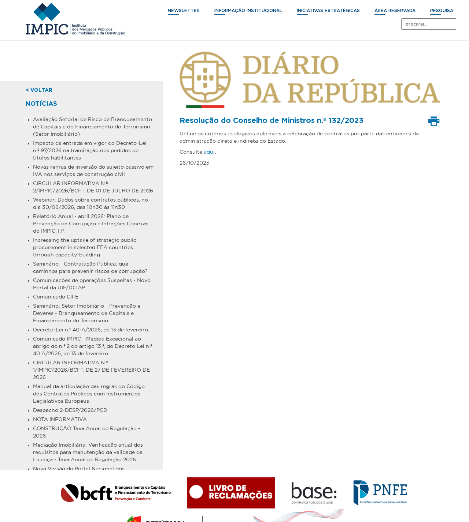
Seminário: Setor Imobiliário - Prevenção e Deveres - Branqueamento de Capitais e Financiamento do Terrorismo (86, 313)
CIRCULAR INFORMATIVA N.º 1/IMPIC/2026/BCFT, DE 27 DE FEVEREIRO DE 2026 (91, 370)
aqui (209, 152)
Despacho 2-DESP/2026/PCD (70, 410)
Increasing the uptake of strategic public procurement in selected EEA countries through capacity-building (84, 247)
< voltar (39, 90)
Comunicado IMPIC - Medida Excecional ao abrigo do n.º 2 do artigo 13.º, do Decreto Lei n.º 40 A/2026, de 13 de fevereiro (92, 346)
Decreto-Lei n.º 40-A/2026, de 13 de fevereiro (90, 330)
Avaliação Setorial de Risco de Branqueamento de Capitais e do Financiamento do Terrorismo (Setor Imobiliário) (92, 126)
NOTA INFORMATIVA (60, 419)
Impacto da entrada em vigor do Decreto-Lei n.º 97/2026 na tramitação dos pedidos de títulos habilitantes (90, 150)
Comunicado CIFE (55, 297)
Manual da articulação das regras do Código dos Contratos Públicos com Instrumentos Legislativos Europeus (89, 393)
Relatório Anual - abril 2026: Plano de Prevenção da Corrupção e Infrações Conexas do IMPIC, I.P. (90, 223)
